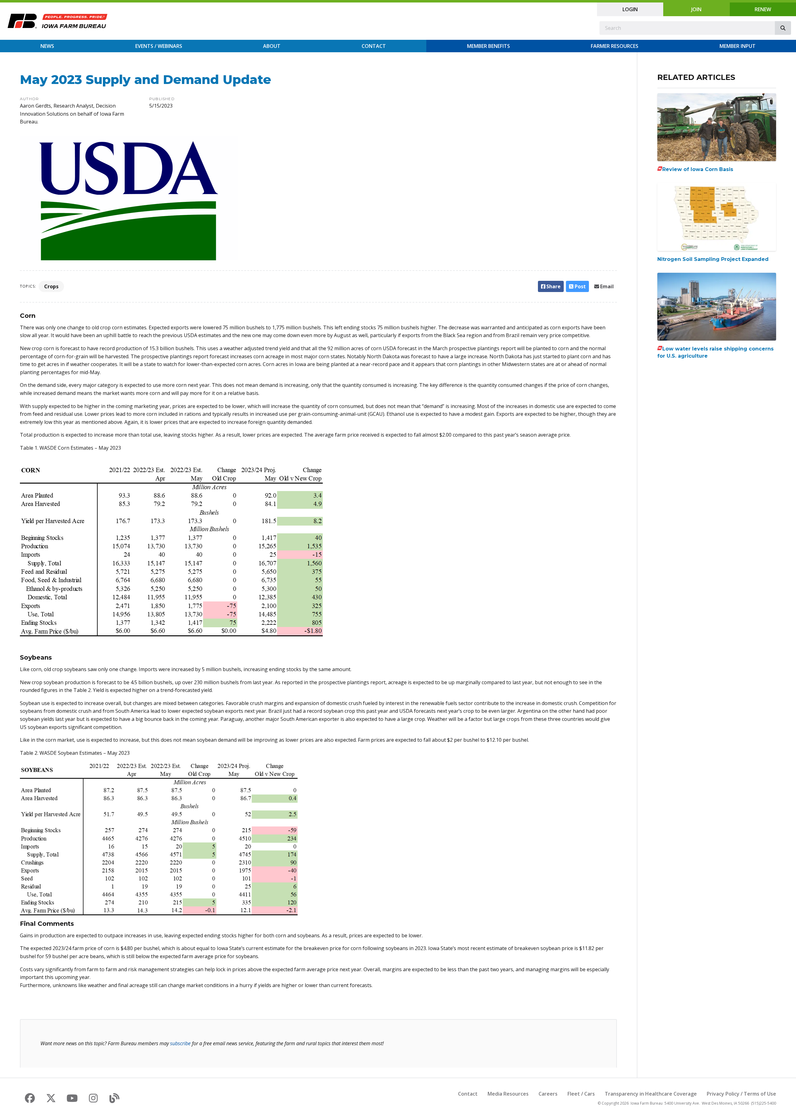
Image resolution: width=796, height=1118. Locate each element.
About (271, 46)
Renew (763, 9)
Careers (548, 1093)
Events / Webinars (158, 46)
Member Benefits (488, 46)
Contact (374, 46)
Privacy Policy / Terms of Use (741, 1093)
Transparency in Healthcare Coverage (651, 1093)
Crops (51, 286)
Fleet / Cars (581, 1093)
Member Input (738, 46)
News (47, 46)
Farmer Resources (614, 46)
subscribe (180, 1043)
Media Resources (508, 1093)
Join (696, 9)
